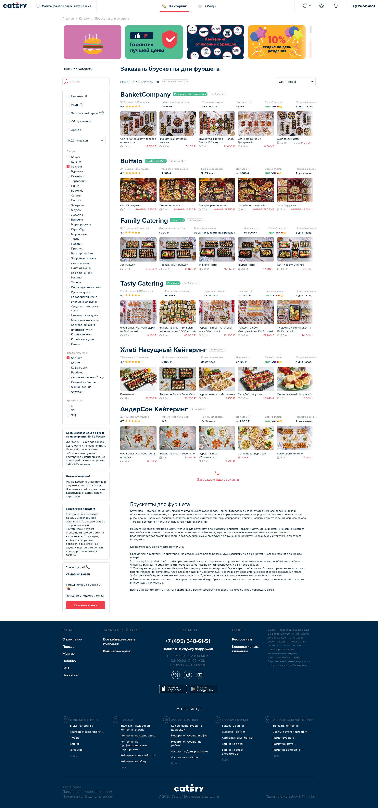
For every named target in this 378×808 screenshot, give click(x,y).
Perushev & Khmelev (300, 796)
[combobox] (86, 82)
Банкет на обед (232, 743)
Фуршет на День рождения (189, 751)
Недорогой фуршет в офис (189, 735)
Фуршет (75, 737)
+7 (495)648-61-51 (78, 574)
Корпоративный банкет (237, 737)
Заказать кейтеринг (285, 725)
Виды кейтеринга (81, 725)
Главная (68, 18)
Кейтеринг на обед (133, 761)
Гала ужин (76, 749)
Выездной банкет (233, 731)
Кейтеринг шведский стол (137, 755)
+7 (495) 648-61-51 (363, 6)
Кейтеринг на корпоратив (137, 735)
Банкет (74, 743)
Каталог (84, 18)
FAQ (65, 668)
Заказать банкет (233, 725)
